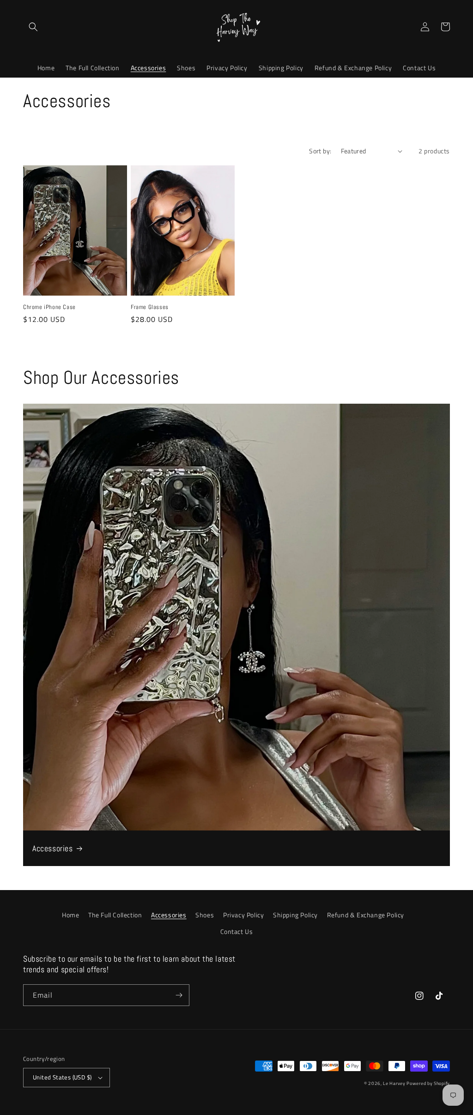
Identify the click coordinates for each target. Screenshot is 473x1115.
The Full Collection (115, 915)
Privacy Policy (243, 915)
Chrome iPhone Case (49, 307)
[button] (33, 27)
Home (70, 915)
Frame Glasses (150, 307)
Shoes (204, 915)
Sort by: (320, 151)
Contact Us (236, 931)
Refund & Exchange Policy (365, 915)
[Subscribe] (179, 995)
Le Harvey (394, 1083)
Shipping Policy (295, 915)
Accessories (52, 848)
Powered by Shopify (428, 1083)
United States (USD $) (62, 1077)
